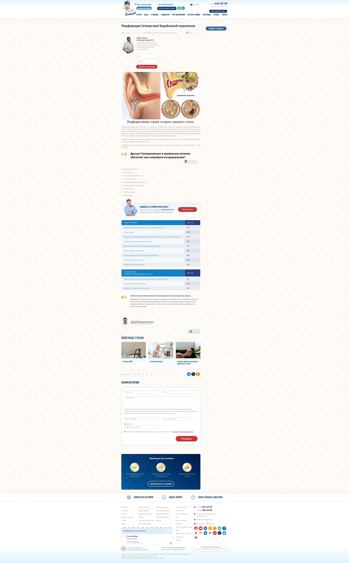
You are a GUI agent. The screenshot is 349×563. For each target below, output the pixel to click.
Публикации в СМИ (145, 514)
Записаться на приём (161, 483)
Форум (141, 517)
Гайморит (179, 540)
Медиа (123, 524)
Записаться (187, 209)
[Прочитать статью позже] (187, 33)
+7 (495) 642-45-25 (167, 210)
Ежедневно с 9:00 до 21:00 (205, 523)
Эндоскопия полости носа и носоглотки (135, 283)
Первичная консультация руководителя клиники (137, 237)
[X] (193, 374)
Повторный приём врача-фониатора (134, 264)
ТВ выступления (144, 507)
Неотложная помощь (163, 510)
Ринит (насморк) (181, 520)
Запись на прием (144, 8)
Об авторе (124, 507)
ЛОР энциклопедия (145, 524)
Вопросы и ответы (127, 517)
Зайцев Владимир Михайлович (142, 322)
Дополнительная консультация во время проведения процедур (142, 246)
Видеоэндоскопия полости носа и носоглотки (137, 288)
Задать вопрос (216, 28)
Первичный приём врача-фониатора (134, 260)
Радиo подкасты (144, 510)
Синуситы (179, 524)
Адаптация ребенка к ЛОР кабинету (134, 250)
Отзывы (123, 520)
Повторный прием (129, 232)
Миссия (123, 514)
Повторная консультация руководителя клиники (137, 241)
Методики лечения (162, 514)
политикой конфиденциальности (182, 432)
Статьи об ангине (181, 514)
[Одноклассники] (198, 374)
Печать (195, 331)
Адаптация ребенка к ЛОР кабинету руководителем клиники (141, 255)
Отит (177, 517)
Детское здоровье (162, 507)
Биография (125, 510)
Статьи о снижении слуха (184, 527)
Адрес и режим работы (144, 4)
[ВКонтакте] (189, 374)
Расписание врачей (167, 4)
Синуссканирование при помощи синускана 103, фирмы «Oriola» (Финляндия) (146, 279)
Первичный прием (129, 227)
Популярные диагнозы (146, 520)
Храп (177, 530)
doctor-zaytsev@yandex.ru (205, 519)
